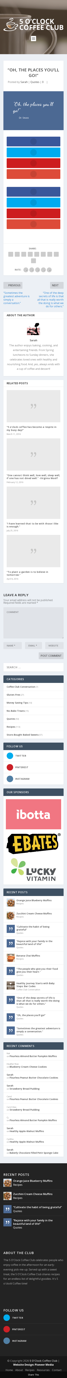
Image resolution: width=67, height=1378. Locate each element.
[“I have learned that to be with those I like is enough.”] (33, 503)
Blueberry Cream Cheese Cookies (28, 1066)
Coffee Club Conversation (21, 686)
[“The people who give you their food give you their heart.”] (11, 971)
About (19, 1370)
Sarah (24, 82)
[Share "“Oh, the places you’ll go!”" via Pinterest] (37, 254)
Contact (56, 1370)
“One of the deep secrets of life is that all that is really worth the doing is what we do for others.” (38, 1000)
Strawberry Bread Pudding (25, 1088)
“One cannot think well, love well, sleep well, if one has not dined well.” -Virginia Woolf (33, 477)
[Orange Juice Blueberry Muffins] (11, 902)
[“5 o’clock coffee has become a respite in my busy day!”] (33, 406)
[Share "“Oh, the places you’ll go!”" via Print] (33, 261)
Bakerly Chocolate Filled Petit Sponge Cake (34, 1152)
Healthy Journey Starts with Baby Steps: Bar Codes (35, 985)
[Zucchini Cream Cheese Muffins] (11, 916)
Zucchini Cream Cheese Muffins (34, 913)
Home (9, 1370)
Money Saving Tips (17, 702)
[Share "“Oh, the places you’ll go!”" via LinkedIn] (43, 254)
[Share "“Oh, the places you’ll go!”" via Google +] (23, 254)
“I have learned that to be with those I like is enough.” (32, 525)
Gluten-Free (13, 694)
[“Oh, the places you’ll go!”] (11, 1017)
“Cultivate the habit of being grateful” (32, 928)
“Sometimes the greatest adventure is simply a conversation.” (38, 1030)
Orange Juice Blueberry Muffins (34, 900)
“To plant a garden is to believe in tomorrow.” (27, 573)
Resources (43, 1370)
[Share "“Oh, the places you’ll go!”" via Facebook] (10, 254)
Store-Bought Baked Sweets (23, 734)
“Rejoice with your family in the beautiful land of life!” (34, 943)
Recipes (11, 726)
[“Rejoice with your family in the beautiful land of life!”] (11, 943)
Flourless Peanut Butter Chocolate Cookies (34, 1077)
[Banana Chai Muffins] (11, 958)
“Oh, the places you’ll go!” (31, 1015)
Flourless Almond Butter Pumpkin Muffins (33, 1056)
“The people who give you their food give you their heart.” (37, 970)
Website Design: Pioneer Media (33, 1364)
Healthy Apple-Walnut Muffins (27, 1131)
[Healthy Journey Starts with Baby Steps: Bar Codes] (11, 985)
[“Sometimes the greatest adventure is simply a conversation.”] (11, 1030)
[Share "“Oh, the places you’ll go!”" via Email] (56, 254)
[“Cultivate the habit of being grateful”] (11, 929)
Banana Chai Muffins (28, 955)
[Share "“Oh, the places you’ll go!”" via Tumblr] (30, 254)
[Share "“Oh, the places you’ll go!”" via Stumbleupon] (50, 254)
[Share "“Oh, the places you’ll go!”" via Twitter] (17, 254)
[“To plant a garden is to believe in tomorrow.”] (33, 551)
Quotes (34, 82)
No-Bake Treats (16, 710)
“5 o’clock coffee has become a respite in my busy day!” (32, 428)
